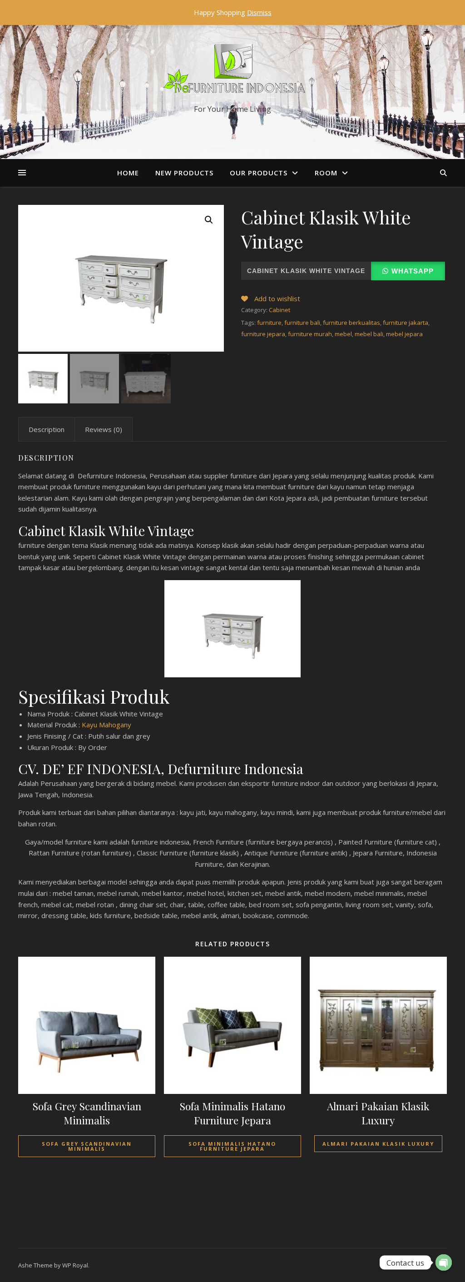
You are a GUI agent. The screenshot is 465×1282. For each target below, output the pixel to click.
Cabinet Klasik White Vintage (306, 270)
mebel (343, 334)
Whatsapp (412, 271)
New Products (184, 172)
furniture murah (310, 334)
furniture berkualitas (351, 322)
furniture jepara (263, 334)
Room (326, 172)
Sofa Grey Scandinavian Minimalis (87, 1146)
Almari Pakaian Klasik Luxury (378, 1143)
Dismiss (259, 12)
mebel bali (369, 334)
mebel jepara (404, 334)
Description (46, 429)
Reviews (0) (103, 429)
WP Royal (75, 1265)
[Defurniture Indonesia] (232, 71)
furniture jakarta (405, 322)
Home (128, 172)
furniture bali (302, 322)
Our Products (258, 172)
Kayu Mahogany (106, 724)
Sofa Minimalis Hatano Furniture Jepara (232, 1146)
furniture (269, 322)
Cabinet (279, 310)
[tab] (46, 429)
